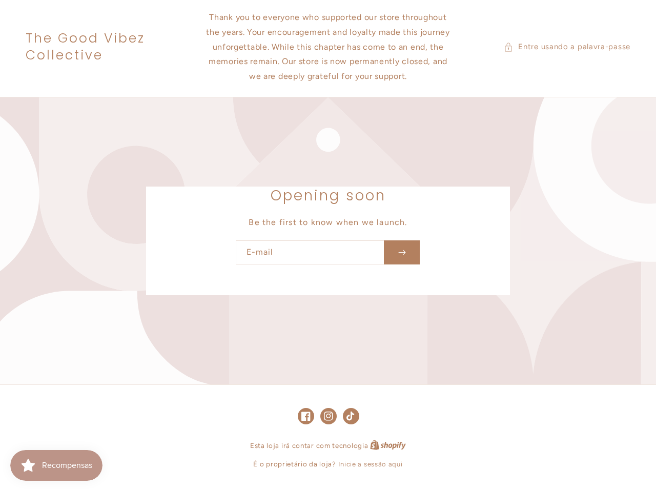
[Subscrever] (402, 252)
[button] (567, 47)
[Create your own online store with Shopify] (388, 445)
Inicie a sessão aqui (370, 464)
